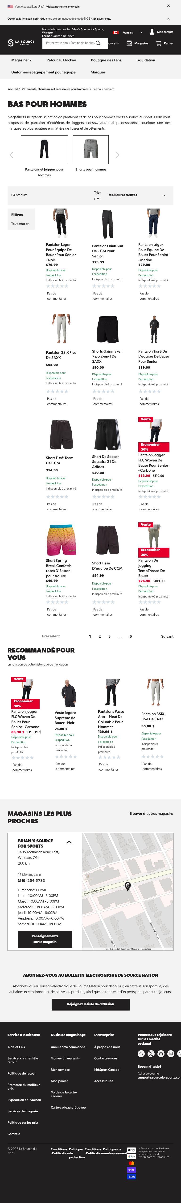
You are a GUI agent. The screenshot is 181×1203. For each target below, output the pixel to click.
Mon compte (60, 1069)
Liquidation (145, 60)
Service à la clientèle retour (23, 1060)
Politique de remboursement (115, 1151)
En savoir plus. (102, 18)
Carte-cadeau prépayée (68, 1107)
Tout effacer (20, 224)
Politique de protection (77, 1153)
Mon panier (59, 1081)
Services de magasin (23, 1111)
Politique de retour (22, 1073)
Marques (98, 72)
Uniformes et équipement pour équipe (43, 72)
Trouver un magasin (65, 1058)
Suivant (167, 636)
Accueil (13, 89)
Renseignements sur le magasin (45, 939)
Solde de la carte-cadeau (64, 1094)
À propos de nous (107, 1047)
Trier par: (97, 195)
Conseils (112, 43)
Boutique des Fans (106, 60)
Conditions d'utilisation (60, 1151)
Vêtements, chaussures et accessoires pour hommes (55, 89)
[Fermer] (168, 6)
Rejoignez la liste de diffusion (90, 1004)
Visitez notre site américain (63, 6)
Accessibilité (103, 1081)
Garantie (14, 1134)
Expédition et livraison (24, 1100)
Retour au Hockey (61, 60)
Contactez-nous (105, 1058)
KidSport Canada (106, 1069)
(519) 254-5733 (31, 880)
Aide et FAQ (16, 1047)
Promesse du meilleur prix (24, 1086)
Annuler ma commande (68, 1047)
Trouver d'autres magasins (151, 813)
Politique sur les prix (23, 1122)
